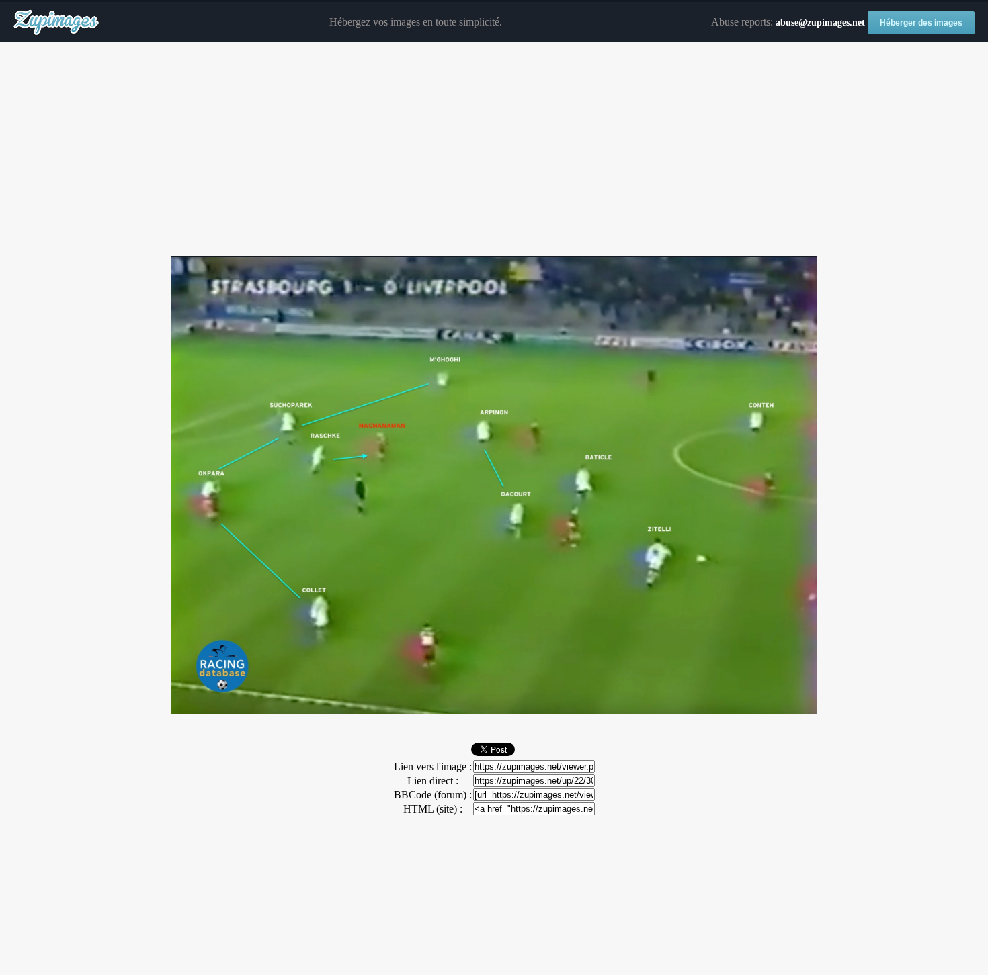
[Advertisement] (494, 150)
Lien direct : (432, 780)
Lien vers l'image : (433, 766)
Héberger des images (921, 23)
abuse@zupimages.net (820, 22)
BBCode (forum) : (433, 794)
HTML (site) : (432, 809)
